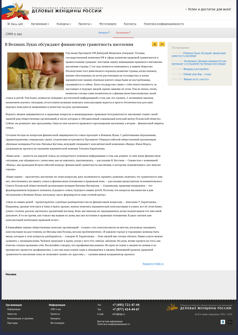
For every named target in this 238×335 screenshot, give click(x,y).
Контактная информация (110, 321)
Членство (12, 313)
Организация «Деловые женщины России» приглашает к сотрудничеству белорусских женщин (199, 62)
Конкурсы (63, 24)
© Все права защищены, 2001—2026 (213, 314)
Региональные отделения (20, 318)
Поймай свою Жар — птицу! (197, 74)
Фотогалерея (107, 24)
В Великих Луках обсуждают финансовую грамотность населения (199, 54)
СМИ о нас (14, 34)
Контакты (130, 24)
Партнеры (12, 323)
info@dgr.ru (119, 314)
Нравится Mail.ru (153, 264)
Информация (13, 309)
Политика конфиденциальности (164, 24)
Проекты (84, 24)
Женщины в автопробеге (196, 68)
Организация (39, 24)
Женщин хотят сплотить (196, 79)
